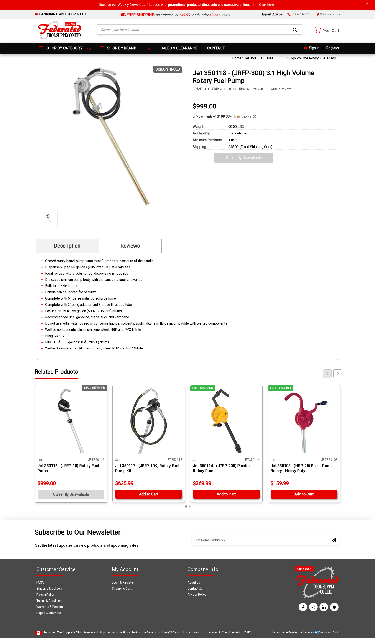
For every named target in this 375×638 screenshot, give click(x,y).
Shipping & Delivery (49, 588)
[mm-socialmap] (334, 607)
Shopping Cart (122, 588)
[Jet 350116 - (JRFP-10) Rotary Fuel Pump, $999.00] (71, 421)
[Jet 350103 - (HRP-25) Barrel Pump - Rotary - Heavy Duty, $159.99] (304, 421)
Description (67, 246)
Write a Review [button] (281, 89)
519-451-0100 (301, 14)
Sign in (313, 48)
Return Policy (45, 594)
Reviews (130, 246)
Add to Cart (148, 494)
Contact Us (195, 588)
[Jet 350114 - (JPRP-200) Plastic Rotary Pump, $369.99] (226, 421)
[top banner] (367, 4)
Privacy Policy (197, 594)
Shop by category (64, 48)
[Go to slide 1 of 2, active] (186, 506)
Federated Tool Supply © (59, 632)
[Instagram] (313, 607)
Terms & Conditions (49, 600)
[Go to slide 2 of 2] (190, 506)
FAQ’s (40, 582)
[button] (264, 116)
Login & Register (123, 582)
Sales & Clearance (179, 48)
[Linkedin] (323, 607)
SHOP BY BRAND (121, 48)
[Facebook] (303, 607)
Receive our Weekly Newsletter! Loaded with (186, 5)
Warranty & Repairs (49, 606)
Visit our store (329, 14)
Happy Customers (48, 613)
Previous (327, 373)
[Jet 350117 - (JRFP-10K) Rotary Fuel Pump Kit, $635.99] (148, 421)
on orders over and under (178, 15)
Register (332, 48)
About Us (194, 582)
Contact (216, 48)
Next (337, 373)
